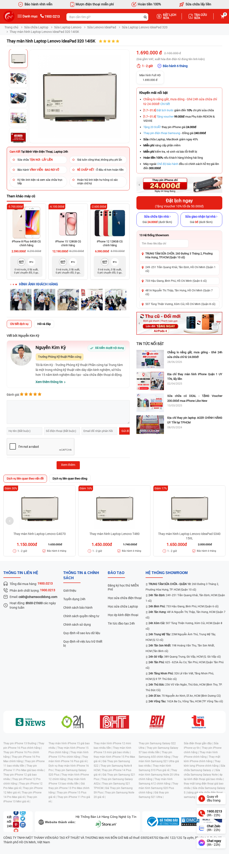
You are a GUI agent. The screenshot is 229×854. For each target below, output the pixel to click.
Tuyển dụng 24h (74, 599)
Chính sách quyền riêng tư (81, 616)
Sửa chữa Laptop (36, 27)
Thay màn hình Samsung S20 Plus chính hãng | (158, 788)
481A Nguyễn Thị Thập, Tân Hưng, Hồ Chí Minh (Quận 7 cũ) (179, 292)
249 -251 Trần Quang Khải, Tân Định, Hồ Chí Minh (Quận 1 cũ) (180, 269)
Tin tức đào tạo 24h (121, 623)
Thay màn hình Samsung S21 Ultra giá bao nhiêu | (159, 761)
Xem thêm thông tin (49, 382)
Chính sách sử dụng (77, 624)
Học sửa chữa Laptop (123, 606)
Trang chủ (11, 27)
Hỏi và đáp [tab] (44, 324)
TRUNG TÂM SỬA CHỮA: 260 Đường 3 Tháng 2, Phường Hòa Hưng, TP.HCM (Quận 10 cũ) (179, 255)
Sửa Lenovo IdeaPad (101, 27)
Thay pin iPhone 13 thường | (20, 743)
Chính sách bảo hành (78, 607)
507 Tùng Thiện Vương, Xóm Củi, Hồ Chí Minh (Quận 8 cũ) (180, 304)
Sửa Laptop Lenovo (67, 27)
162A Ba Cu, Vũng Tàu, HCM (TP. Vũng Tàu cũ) (185, 701)
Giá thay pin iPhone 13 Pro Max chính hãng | (69, 788)
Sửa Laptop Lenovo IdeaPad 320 (145, 27)
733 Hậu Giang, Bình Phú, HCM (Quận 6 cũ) (183, 606)
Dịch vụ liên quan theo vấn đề (25, 478)
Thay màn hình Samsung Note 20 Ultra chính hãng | (159, 775)
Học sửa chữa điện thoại (125, 598)
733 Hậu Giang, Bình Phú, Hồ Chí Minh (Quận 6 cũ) (176, 280)
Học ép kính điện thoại (123, 615)
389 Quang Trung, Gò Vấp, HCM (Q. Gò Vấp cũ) (184, 656)
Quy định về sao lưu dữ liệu (81, 633)
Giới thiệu (69, 590)
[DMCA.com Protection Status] (190, 821)
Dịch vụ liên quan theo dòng (70, 478)
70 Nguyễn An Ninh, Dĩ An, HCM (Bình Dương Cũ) (184, 695)
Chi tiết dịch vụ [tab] (19, 324)
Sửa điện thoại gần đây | (199, 743)
